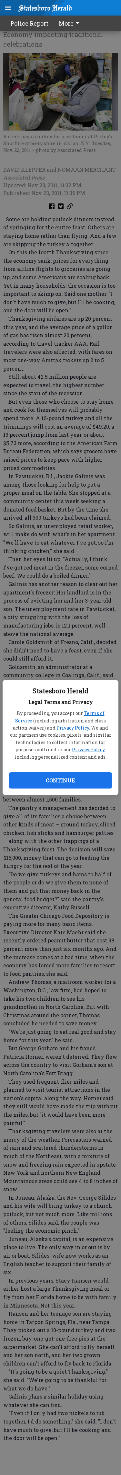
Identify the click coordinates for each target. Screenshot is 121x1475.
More (66, 23)
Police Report (29, 23)
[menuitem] (71, 23)
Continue (60, 780)
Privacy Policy (72, 728)
